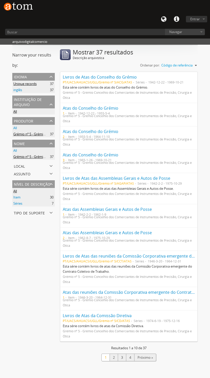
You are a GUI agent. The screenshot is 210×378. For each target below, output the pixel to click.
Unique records (25, 83)
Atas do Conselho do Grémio (90, 108)
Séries (17, 203)
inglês (17, 90)
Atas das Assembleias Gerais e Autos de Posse (107, 209)
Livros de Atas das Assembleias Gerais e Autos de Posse (116, 178)
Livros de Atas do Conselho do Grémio (100, 77)
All (15, 111)
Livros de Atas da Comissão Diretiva (97, 315)
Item (16, 197)
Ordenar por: (150, 65)
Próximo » (145, 357)
